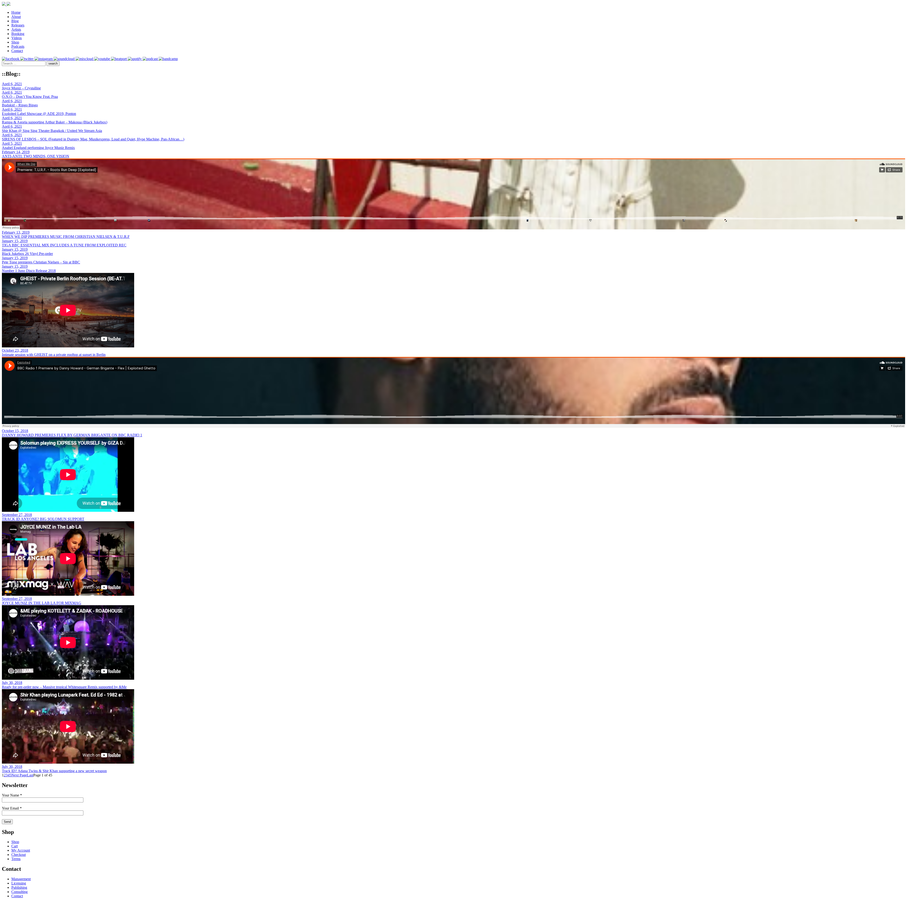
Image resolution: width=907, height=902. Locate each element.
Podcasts (17, 46)
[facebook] (11, 59)
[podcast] (151, 59)
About (16, 17)
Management (21, 879)
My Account (20, 850)
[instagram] (44, 59)
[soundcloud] (65, 59)
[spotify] (135, 59)
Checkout (18, 855)
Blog (15, 21)
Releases (17, 25)
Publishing (19, 887)
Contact (17, 51)
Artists (16, 29)
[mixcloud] (85, 59)
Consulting (19, 892)
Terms (16, 859)
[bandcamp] (168, 59)
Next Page (19, 775)
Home (16, 12)
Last (30, 775)
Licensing (18, 883)
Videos (16, 38)
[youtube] (102, 59)
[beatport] (119, 59)
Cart (14, 846)
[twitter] (27, 59)
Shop (15, 42)
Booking (17, 34)
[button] (53, 63)
